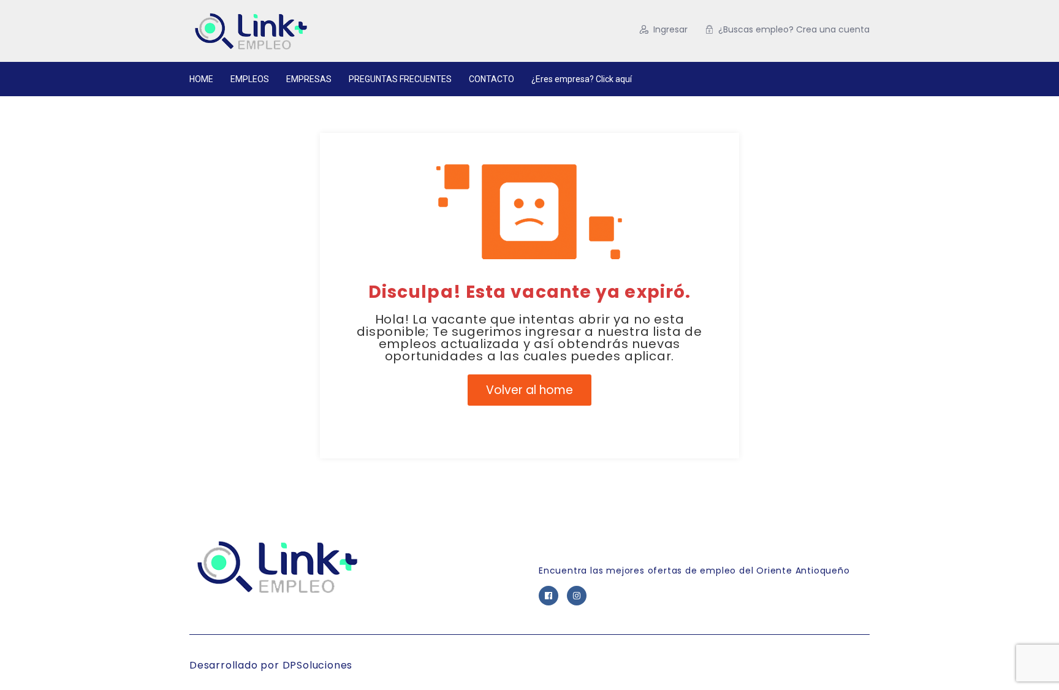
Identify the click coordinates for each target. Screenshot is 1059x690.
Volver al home (529, 390)
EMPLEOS (249, 79)
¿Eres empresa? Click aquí (581, 79)
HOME (201, 79)
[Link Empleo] (308, 31)
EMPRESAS (309, 79)
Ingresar (670, 29)
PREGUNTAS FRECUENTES (400, 79)
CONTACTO (491, 79)
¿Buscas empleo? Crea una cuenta (794, 29)
